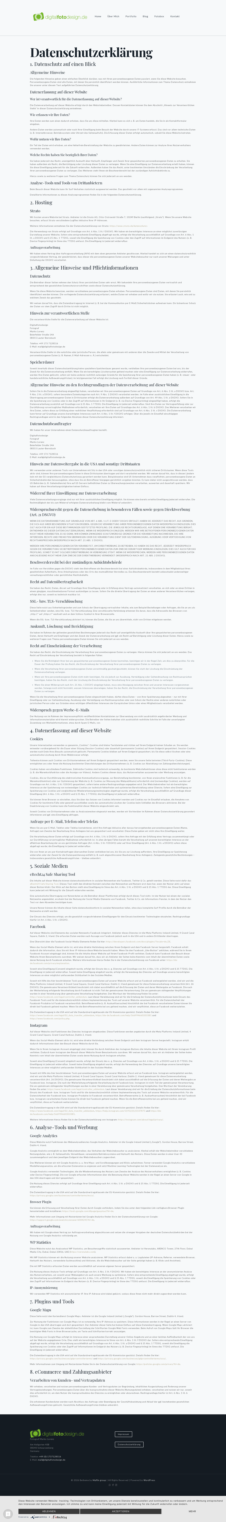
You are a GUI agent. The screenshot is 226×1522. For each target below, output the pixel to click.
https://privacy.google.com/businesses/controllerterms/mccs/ (62, 1195)
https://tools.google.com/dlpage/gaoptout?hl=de (87, 1211)
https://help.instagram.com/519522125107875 (120, 1111)
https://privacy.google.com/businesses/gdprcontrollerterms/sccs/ (132, 1358)
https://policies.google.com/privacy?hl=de (158, 1364)
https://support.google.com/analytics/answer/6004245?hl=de (62, 1220)
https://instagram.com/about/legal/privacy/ (140, 1119)
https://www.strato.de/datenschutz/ (128, 226)
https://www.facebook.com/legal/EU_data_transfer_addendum (62, 1015)
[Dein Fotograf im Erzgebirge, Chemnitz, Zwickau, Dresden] (60, 16)
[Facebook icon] (113, 1484)
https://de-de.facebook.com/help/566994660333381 (124, 1015)
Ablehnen (49, 1511)
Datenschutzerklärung (129, 1444)
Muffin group (99, 1480)
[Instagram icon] (116, 1484)
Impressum (123, 1434)
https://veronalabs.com (82, 1252)
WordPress (149, 1480)
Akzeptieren (120, 1511)
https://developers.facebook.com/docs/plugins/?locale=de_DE (138, 941)
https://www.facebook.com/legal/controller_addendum (58, 997)
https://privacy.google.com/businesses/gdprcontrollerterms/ (61, 1358)
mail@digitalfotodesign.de (51, 1460)
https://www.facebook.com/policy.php (50, 1018)
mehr (192, 1511)
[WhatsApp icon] (110, 1484)
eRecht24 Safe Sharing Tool (44, 884)
